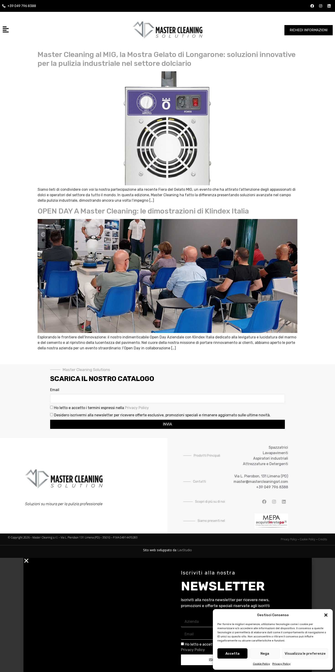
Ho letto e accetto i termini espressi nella (101, 408)
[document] (167, 615)
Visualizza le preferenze (305, 653)
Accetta (232, 653)
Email (54, 390)
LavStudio (184, 550)
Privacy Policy (281, 663)
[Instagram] (320, 6)
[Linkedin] (329, 6)
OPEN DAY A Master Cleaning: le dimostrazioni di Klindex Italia (143, 211)
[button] (326, 615)
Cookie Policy (261, 663)
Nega (264, 653)
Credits (322, 539)
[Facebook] (312, 6)
